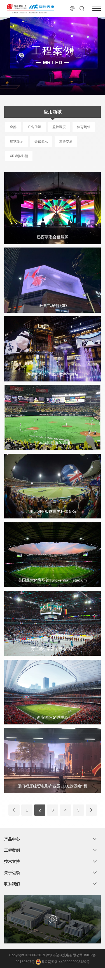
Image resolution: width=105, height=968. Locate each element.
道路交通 (66, 141)
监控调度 (59, 127)
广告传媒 (34, 127)
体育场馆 (83, 127)
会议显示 (41, 141)
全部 (13, 127)
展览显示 (16, 141)
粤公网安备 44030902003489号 (65, 962)
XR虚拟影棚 (19, 156)
